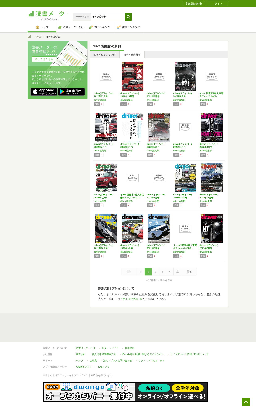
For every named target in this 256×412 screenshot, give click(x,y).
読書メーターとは (85, 348)
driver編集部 (100, 100)
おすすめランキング (104, 54)
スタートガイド (110, 348)
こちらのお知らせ (131, 298)
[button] (128, 17)
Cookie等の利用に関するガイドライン (143, 354)
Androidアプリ (84, 367)
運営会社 (81, 354)
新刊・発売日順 (132, 54)
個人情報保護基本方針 (104, 354)
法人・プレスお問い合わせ (117, 360)
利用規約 (129, 348)
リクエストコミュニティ (151, 360)
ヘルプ (79, 360)
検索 (38, 36)
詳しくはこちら (44, 59)
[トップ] (29, 37)
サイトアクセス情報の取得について (189, 354)
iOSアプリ (103, 367)
